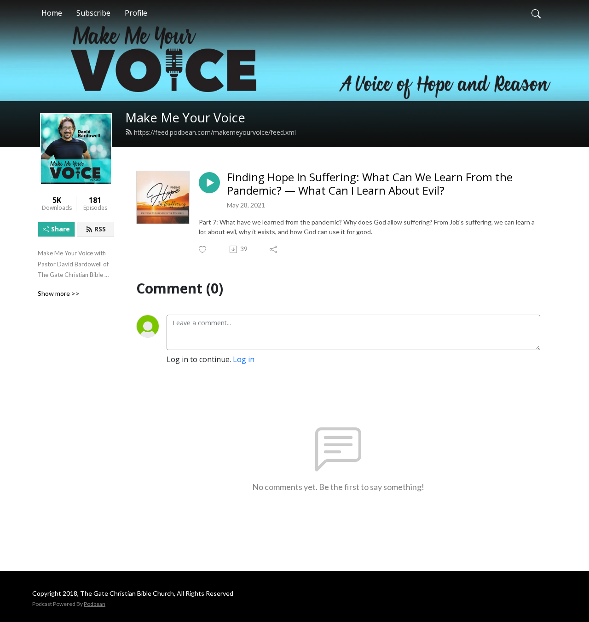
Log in (243, 359)
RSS (100, 229)
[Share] (274, 249)
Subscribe (93, 13)
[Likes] (203, 249)
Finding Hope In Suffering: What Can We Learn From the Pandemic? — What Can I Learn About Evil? (370, 184)
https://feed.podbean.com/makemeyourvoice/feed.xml (215, 132)
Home (51, 13)
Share (60, 229)
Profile (136, 13)
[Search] (536, 13)
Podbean (94, 603)
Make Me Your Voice (185, 117)
